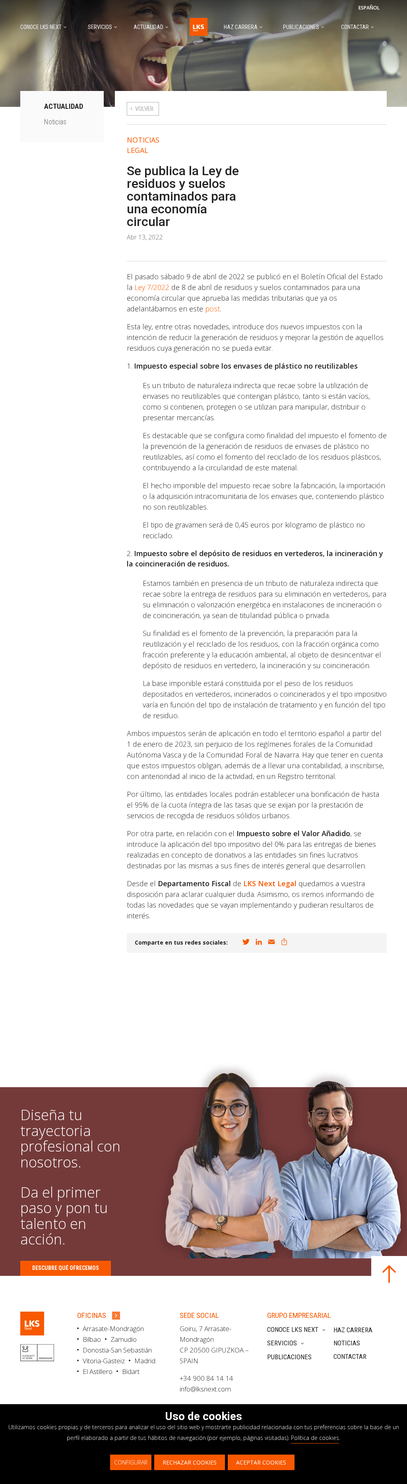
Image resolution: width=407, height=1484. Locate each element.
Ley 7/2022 (151, 287)
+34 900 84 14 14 (206, 1378)
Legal (137, 150)
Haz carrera (352, 1330)
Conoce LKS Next (292, 1329)
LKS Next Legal (270, 883)
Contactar (349, 1356)
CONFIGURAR (130, 1462)
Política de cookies (315, 1437)
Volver (144, 108)
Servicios (282, 1343)
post (212, 308)
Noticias (143, 140)
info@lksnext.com (205, 1388)
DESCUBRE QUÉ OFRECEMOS (65, 1268)
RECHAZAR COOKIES (190, 1462)
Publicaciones (289, 1357)
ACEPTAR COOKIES (261, 1462)
